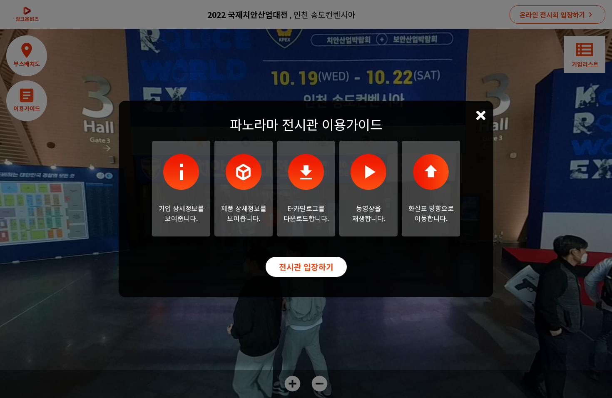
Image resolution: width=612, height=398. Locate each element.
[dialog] (306, 199)
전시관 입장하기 (306, 267)
